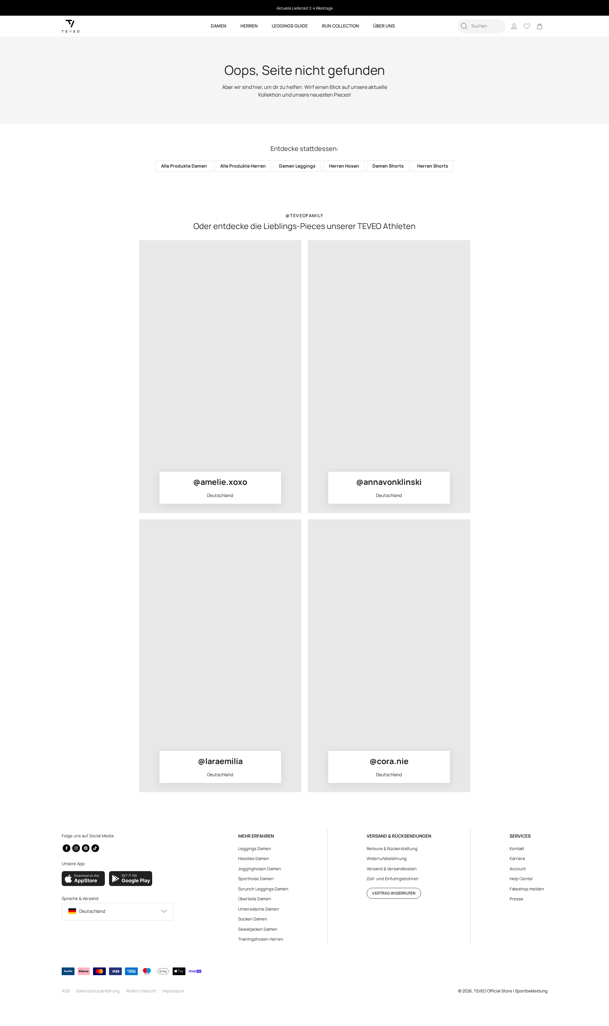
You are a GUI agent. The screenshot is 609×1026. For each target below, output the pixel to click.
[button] (481, 26)
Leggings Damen (254, 848)
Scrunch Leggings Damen (263, 889)
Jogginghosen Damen (259, 869)
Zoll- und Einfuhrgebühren (392, 878)
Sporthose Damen (256, 878)
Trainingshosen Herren (260, 939)
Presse (516, 899)
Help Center (521, 878)
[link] (539, 26)
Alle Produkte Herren (243, 166)
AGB (66, 991)
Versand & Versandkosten (392, 869)
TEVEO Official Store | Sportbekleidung (511, 991)
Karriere (517, 858)
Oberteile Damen (254, 899)
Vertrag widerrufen (393, 893)
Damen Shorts (388, 166)
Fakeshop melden (527, 889)
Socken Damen (252, 919)
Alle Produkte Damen (184, 166)
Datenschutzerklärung (98, 991)
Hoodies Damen (253, 858)
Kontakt (517, 848)
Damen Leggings (297, 166)
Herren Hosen (344, 166)
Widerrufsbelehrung (387, 858)
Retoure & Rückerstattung (392, 848)
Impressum (173, 991)
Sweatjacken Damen (257, 929)
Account (518, 869)
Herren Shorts (432, 166)
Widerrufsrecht (141, 991)
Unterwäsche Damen (258, 909)
